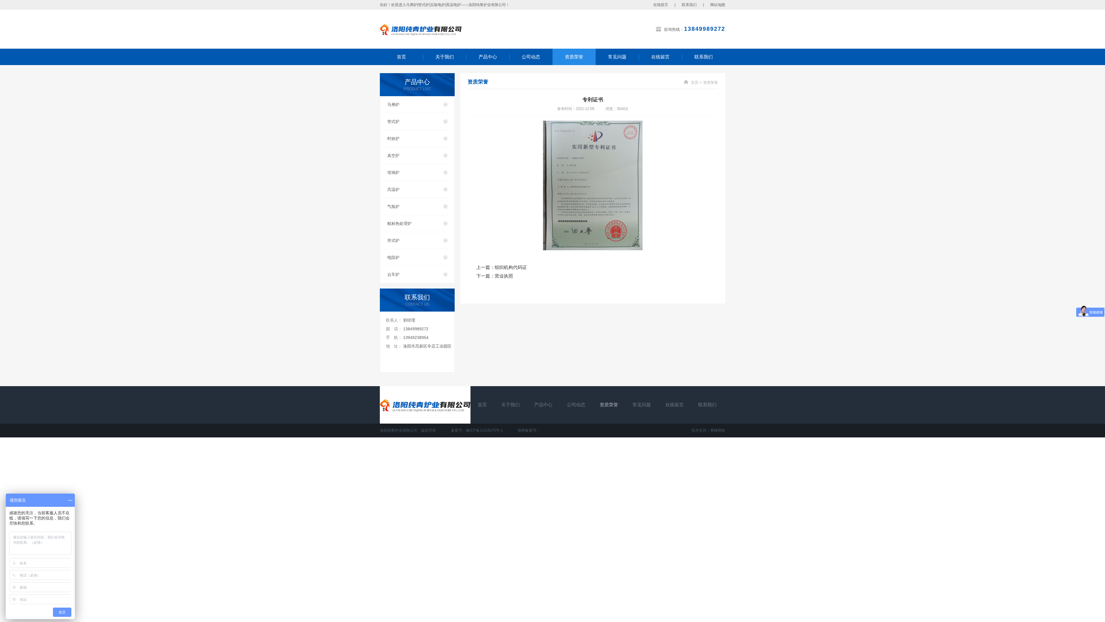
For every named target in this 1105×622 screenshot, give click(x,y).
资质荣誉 (574, 56)
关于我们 (444, 56)
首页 (401, 56)
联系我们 (689, 5)
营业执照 (504, 276)
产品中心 (488, 56)
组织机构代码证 (511, 267)
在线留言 (660, 5)
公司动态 (531, 56)
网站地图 (717, 5)
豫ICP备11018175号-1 (484, 430)
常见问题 (617, 56)
